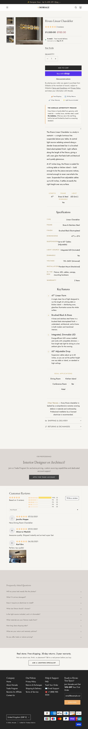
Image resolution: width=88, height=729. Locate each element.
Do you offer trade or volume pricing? (19, 637)
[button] (17, 31)
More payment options (63, 79)
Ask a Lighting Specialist (44, 663)
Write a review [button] (72, 498)
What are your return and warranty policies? (21, 631)
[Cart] (80, 7)
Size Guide (49, 48)
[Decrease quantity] (47, 58)
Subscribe (72, 702)
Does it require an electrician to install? (19, 603)
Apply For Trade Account (44, 477)
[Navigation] (7, 7)
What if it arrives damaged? (16, 597)
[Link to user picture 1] (17, 556)
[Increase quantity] (55, 58)
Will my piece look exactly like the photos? (21, 591)
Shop (56, 2)
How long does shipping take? (17, 625)
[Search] (75, 7)
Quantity (49, 54)
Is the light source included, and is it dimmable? (23, 614)
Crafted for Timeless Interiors (27, 723)
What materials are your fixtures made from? (21, 620)
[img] (22, 516)
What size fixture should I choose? (18, 608)
